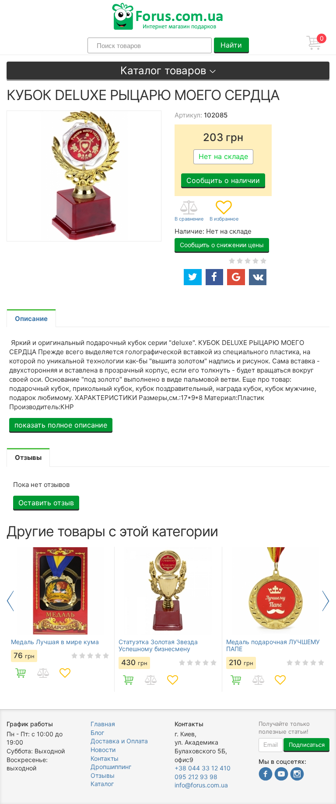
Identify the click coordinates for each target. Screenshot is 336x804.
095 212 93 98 (196, 776)
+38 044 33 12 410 (203, 768)
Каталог (102, 783)
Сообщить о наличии (223, 180)
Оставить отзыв (46, 502)
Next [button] (325, 600)
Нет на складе (223, 156)
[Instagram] (297, 775)
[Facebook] (266, 775)
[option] (60, 619)
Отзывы (103, 775)
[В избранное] (224, 211)
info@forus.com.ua (201, 785)
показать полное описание (60, 425)
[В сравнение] (189, 211)
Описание (31, 318)
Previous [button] (10, 600)
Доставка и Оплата (119, 741)
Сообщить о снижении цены (222, 244)
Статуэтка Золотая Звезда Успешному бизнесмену (158, 645)
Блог (97, 732)
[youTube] (281, 775)
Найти (231, 45)
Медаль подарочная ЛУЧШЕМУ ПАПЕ (273, 645)
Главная (103, 724)
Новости (103, 749)
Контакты (105, 758)
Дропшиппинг (111, 766)
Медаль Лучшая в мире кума (55, 641)
